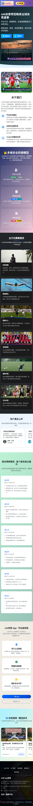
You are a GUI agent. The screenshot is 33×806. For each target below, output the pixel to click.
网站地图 (16, 772)
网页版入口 (16, 701)
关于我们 (13, 768)
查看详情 (21, 754)
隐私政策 (20, 768)
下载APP (19, 36)
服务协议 (26, 768)
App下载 (6, 768)
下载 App (16, 697)
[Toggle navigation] (29, 3)
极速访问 (7, 36)
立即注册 (20, 3)
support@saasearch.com (10, 790)
